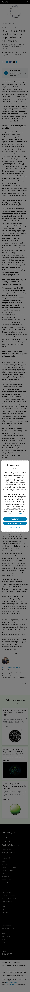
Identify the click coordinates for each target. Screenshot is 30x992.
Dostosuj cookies (15, 527)
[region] (15, 496)
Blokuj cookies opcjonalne (15, 523)
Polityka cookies (17, 513)
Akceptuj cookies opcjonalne (15, 519)
